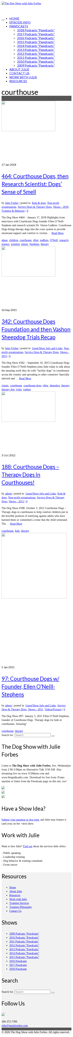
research (63, 240)
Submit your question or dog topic (21, 819)
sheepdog (55, 385)
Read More (58, 233)
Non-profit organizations (21, 497)
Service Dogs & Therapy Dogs (35, 206)
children (13, 240)
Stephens (34, 244)
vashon (27, 389)
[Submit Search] (53, 736)
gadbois (44, 240)
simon (24, 244)
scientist (15, 244)
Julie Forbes (11, 203)
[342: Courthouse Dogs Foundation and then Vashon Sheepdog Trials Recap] (36, 277)
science (5, 244)
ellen (35, 240)
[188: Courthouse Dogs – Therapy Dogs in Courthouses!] (36, 422)
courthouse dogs (32, 385)
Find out (27, 846)
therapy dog (8, 389)
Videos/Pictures (53, 709)
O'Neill (54, 240)
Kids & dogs (39, 203)
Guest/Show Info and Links (47, 348)
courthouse (26, 240)
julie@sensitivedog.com (15, 1025)
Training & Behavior (13, 210)
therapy (45, 244)
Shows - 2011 (35, 709)
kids (17, 530)
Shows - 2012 (16, 501)
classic (5, 385)
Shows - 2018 (60, 206)
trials (19, 389)
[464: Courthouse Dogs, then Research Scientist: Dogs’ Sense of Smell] (36, 132)
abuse (5, 240)
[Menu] (3, 20)
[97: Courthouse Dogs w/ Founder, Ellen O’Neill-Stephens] (36, 599)
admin (8, 493)
